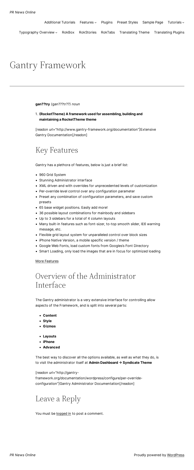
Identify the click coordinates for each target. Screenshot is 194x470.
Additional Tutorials (59, 22)
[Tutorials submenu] (183, 22)
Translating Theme (134, 32)
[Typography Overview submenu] (56, 32)
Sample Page (152, 22)
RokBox (68, 32)
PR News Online (23, 12)
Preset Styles (127, 22)
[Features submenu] (96, 22)
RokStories (87, 32)
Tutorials (174, 22)
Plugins (107, 22)
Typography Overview (37, 32)
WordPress (175, 455)
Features (87, 22)
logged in (63, 413)
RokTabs (108, 32)
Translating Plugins (169, 32)
